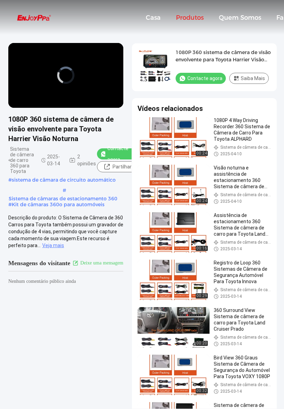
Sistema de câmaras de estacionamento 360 (63, 198)
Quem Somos (240, 17)
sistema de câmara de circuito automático (64, 180)
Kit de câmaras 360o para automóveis (58, 204)
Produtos (190, 17)
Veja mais (53, 245)
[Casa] (34, 17)
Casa (153, 17)
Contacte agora (117, 153)
